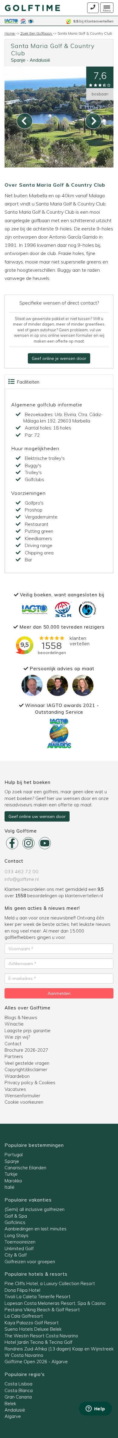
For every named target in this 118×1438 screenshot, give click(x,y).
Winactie (14, 1024)
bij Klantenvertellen (93, 21)
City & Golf (16, 1255)
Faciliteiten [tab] (27, 382)
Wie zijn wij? (17, 1037)
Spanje (18, 60)
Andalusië (40, 60)
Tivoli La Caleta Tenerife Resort (37, 1296)
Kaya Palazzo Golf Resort (32, 1323)
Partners (14, 1056)
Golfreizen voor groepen (30, 1261)
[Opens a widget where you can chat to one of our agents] (95, 1409)
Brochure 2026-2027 (26, 1050)
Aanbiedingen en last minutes (36, 1229)
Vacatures (15, 1089)
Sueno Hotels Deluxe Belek (33, 1329)
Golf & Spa (16, 1216)
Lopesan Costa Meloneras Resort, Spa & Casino (55, 1303)
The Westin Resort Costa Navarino (41, 1336)
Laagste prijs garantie (28, 1030)
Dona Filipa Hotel (22, 1290)
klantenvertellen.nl (84, 895)
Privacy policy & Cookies (30, 1082)
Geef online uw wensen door (37, 816)
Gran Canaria (18, 1397)
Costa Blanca (19, 1390)
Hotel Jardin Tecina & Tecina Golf (38, 1342)
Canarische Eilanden (25, 1168)
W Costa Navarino (24, 1355)
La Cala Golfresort (24, 1316)
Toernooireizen (20, 1242)
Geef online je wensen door (59, 358)
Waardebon (17, 1076)
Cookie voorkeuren (24, 1102)
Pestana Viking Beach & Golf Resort (42, 1309)
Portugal (14, 1154)
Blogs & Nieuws (21, 1017)
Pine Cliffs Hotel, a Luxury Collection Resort (50, 1283)
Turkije (11, 1174)
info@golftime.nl (22, 879)
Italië (10, 1187)
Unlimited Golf (19, 1248)
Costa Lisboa (18, 1384)
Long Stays (16, 1235)
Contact (13, 1044)
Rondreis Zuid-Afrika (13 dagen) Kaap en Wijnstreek (59, 1349)
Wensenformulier (22, 1095)
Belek (10, 1403)
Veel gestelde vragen (27, 1063)
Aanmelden (59, 993)
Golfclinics (15, 1222)
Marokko (13, 1181)
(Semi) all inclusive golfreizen (34, 1209)
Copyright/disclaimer (26, 1069)
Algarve (13, 1416)
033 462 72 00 (21, 871)
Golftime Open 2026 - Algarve (36, 1361)
